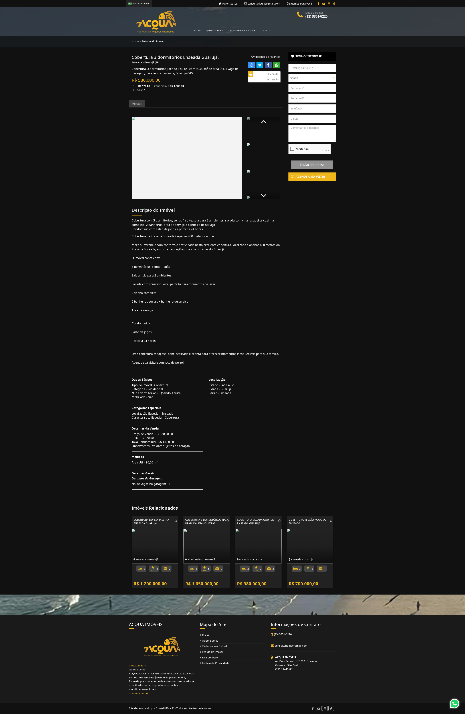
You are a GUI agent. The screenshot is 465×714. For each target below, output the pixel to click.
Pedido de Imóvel (212, 652)
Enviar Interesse (312, 164)
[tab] (312, 56)
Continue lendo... (139, 693)
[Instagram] (329, 3)
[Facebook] (318, 3)
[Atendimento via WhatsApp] (455, 704)
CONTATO (268, 30)
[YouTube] (324, 3)
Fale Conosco (209, 657)
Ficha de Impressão (272, 76)
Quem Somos (209, 640)
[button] (263, 121)
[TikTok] (334, 3)
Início (205, 635)
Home (135, 41)
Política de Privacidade (215, 663)
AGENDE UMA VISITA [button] (309, 177)
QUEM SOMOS (215, 30)
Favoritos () (229, 3)
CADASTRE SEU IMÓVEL (243, 30)
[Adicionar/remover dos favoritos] (176, 520)
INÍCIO (197, 30)
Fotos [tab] (138, 103)
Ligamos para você (300, 3)
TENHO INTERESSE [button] (308, 56)
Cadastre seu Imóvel (214, 646)
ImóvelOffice (163, 708)
